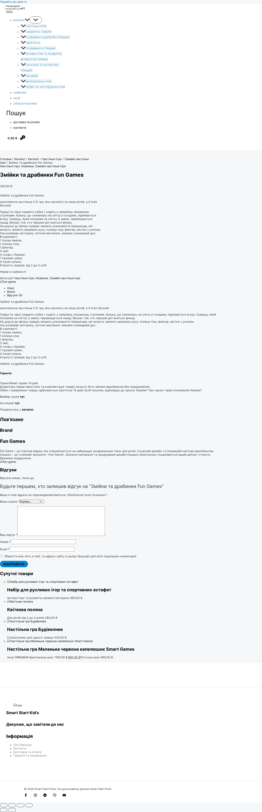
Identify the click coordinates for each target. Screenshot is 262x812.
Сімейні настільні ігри (50, 166)
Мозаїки (32, 76)
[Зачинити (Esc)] (29, 805)
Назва (5, 542)
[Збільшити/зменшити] (3, 805)
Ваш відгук (8, 535)
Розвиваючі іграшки (40, 48)
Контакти (19, 127)
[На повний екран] (12, 805)
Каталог (19, 20)
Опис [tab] (10, 288)
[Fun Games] (8, 281)
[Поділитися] (20, 805)
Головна (5, 159)
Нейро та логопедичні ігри (45, 87)
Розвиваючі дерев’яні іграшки (47, 37)
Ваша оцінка (10, 501)
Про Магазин (22, 745)
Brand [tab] (11, 291)
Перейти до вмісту (13, 2)
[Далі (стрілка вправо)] (12, 810)
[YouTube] (64, 796)
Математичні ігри (38, 81)
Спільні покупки (25, 103)
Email (5, 549)
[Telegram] (45, 796)
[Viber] (54, 796)
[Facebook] (25, 796)
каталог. (28, 409)
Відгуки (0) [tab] (14, 295)
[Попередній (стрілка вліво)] (3, 810)
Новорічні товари (38, 31)
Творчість (33, 42)
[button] (27, 20)
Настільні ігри (36, 26)
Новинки (19, 92)
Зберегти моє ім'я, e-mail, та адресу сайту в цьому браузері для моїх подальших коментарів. (70, 556)
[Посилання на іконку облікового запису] (7, 145)
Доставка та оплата (26, 122)
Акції (16, 98)
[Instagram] (35, 796)
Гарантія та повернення (30, 755)
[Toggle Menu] (36, 20)
